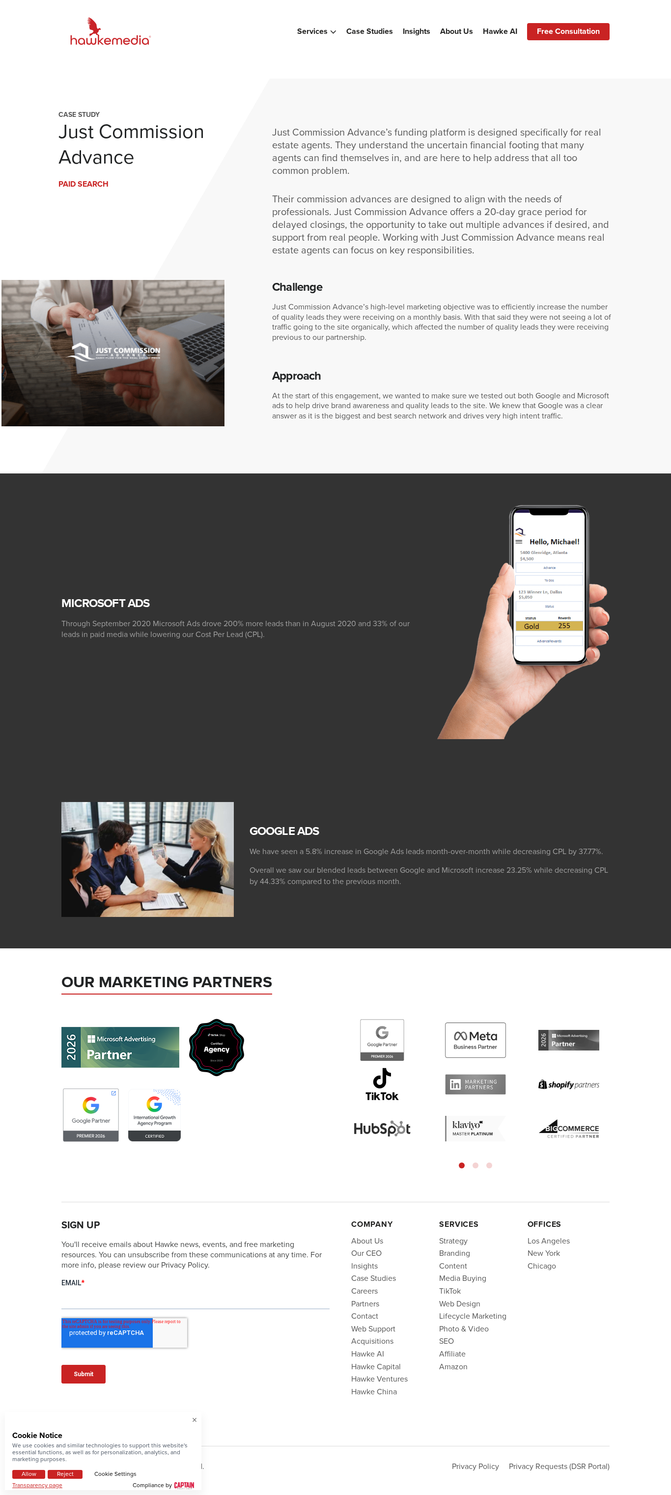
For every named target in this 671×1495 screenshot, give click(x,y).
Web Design (459, 1303)
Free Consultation (568, 31)
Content (453, 1266)
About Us (456, 31)
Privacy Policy (475, 1466)
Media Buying (462, 1278)
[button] (462, 1165)
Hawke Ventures (379, 1378)
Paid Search (83, 184)
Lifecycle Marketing (472, 1316)
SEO (446, 1341)
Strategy (453, 1240)
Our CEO (366, 1253)
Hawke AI (500, 31)
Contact (364, 1316)
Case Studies (369, 31)
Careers (364, 1291)
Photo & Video (464, 1328)
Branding (454, 1253)
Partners (365, 1303)
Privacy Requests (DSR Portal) (559, 1466)
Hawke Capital (376, 1366)
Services (312, 31)
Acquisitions (372, 1341)
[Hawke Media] (110, 32)
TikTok (450, 1291)
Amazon (453, 1366)
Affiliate (452, 1353)
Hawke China (374, 1391)
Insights (416, 31)
